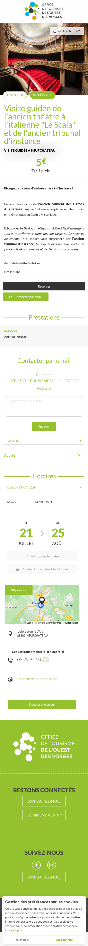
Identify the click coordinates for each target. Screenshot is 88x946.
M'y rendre (18, 590)
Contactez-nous (44, 801)
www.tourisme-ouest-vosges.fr (37, 678)
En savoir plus (14, 930)
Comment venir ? (44, 815)
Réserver (44, 286)
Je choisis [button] (22, 939)
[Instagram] (51, 865)
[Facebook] (36, 865)
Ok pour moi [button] (64, 939)
